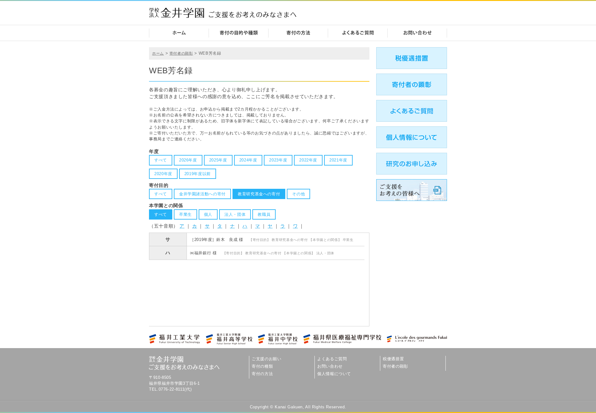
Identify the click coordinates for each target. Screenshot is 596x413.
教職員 (264, 214)
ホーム (158, 53)
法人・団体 (235, 214)
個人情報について (334, 373)
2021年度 (338, 160)
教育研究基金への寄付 (259, 194)
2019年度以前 (197, 173)
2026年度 (188, 160)
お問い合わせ (330, 366)
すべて (160, 160)
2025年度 (218, 160)
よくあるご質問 (332, 358)
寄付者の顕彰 (181, 53)
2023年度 (278, 160)
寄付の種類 (262, 366)
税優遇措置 (393, 358)
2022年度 (308, 160)
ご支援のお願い (266, 358)
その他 (298, 194)
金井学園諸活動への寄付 (202, 194)
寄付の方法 (262, 373)
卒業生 (185, 214)
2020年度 (163, 173)
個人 (208, 214)
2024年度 (248, 160)
